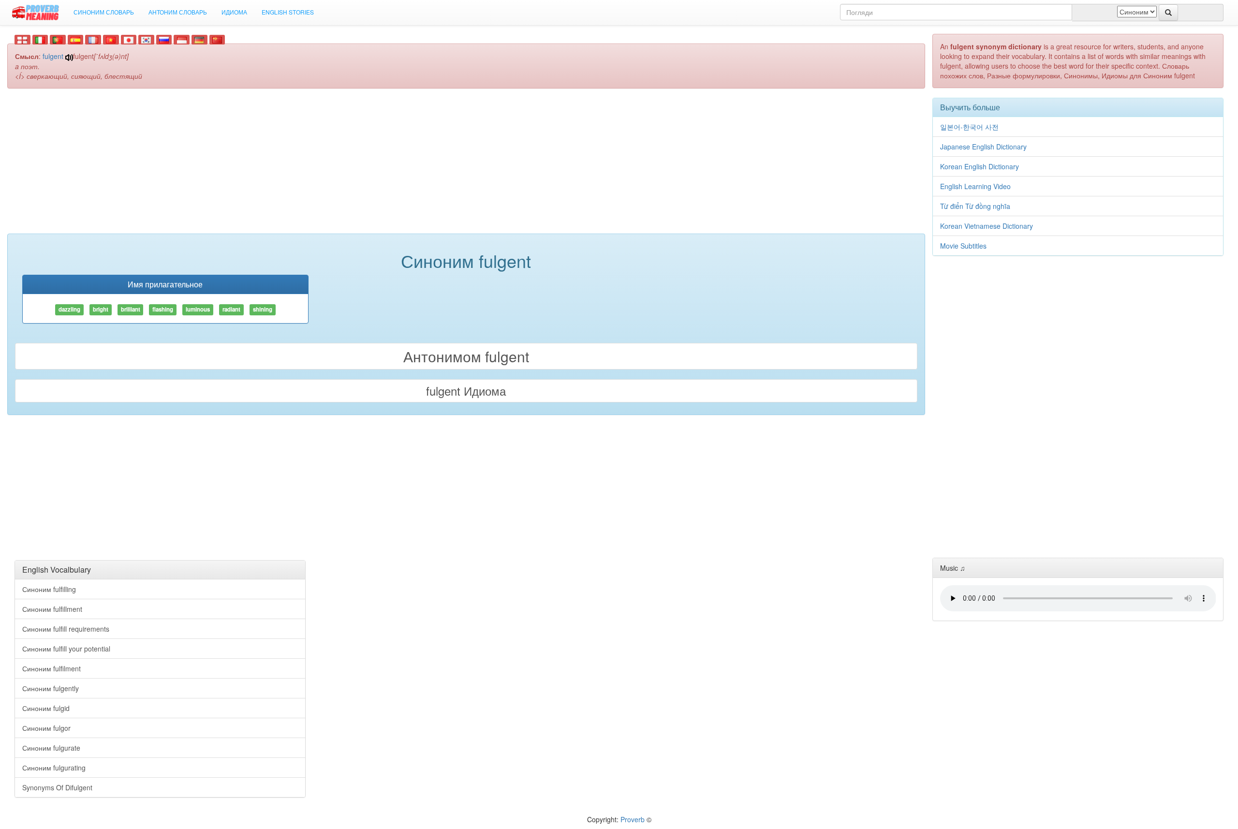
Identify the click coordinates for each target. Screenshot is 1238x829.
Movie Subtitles (963, 246)
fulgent (53, 56)
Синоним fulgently (50, 688)
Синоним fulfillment (52, 609)
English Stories (288, 12)
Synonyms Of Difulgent (57, 787)
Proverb (632, 819)
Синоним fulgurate (51, 748)
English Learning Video (975, 186)
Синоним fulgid (46, 708)
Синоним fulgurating (54, 767)
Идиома (234, 12)
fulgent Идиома (466, 390)
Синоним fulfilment (51, 668)
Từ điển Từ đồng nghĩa (975, 206)
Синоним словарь (104, 12)
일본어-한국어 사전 (969, 127)
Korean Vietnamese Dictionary (986, 226)
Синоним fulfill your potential (66, 648)
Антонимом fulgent (466, 356)
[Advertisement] (466, 166)
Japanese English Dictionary (983, 146)
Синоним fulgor (46, 728)
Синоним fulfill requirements (65, 629)
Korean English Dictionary (979, 166)
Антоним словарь (177, 12)
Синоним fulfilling (49, 589)
